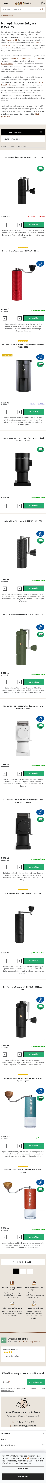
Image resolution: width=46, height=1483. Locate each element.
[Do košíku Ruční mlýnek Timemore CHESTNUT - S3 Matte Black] (33, 1054)
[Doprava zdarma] (23, 189)
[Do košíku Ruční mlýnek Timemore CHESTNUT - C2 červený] (33, 318)
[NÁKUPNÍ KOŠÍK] (42, 3)
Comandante (7, 64)
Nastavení (23, 1468)
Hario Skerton (6, 45)
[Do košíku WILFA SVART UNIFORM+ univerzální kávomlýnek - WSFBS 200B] (33, 412)
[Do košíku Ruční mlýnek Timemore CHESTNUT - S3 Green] (33, 682)
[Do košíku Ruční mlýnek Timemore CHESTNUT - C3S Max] (33, 961)
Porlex (37, 43)
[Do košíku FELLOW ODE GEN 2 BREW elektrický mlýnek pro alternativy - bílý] (33, 773)
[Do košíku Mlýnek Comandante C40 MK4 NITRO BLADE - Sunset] (33, 1237)
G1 (39, 58)
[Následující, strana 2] (23, 1271)
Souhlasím (23, 1476)
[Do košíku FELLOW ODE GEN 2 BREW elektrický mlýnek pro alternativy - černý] (33, 867)
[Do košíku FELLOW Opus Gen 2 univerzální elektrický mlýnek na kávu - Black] (33, 505)
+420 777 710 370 (24, 1421)
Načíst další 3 (25, 1262)
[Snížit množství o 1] (5, 225)
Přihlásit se (35, 1382)
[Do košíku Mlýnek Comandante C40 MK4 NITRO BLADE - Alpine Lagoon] (33, 1146)
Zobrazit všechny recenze (29, 1341)
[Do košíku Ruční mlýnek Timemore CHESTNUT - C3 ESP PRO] (33, 225)
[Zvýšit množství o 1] (20, 225)
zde (29, 1463)
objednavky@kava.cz (25, 1425)
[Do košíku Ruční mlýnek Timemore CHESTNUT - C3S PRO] (33, 588)
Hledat (42, 9)
